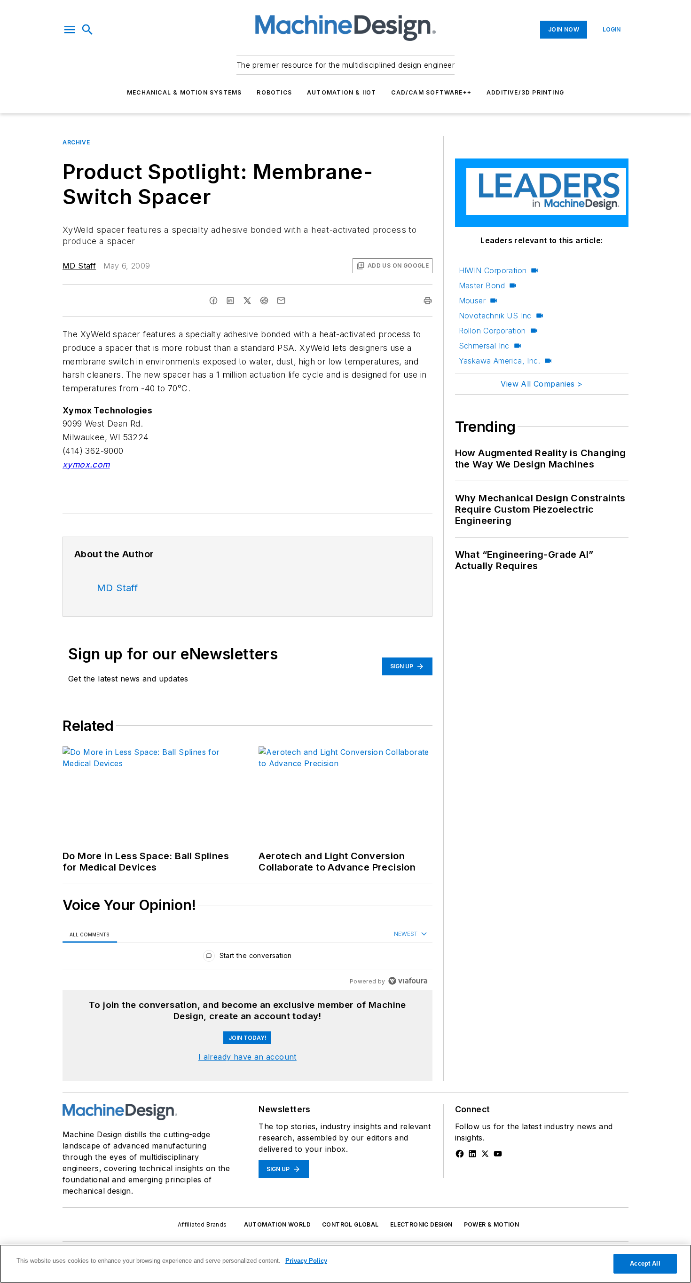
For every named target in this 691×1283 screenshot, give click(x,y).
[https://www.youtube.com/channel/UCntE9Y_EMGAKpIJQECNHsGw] (498, 1153)
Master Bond (482, 285)
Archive (76, 142)
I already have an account (247, 1056)
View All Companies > (541, 383)
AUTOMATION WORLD (277, 1224)
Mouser (472, 300)
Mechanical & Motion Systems (184, 92)
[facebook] (213, 300)
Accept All (645, 1263)
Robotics (274, 92)
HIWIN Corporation (493, 270)
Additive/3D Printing (525, 92)
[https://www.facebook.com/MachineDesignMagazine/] (459, 1153)
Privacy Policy (306, 1260)
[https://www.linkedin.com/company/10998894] (472, 1153)
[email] (281, 300)
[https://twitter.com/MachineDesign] (485, 1153)
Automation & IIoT (341, 92)
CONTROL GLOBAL (350, 1224)
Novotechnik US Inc (495, 315)
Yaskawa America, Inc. (499, 360)
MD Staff (79, 265)
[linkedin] (230, 300)
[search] (87, 30)
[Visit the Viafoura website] (408, 981)
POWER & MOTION (491, 1224)
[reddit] (264, 300)
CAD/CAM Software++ (431, 92)
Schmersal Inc (484, 345)
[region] (247, 958)
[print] (427, 300)
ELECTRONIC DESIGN (421, 1224)
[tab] (90, 934)
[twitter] (247, 300)
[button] (70, 30)
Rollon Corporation (492, 330)
